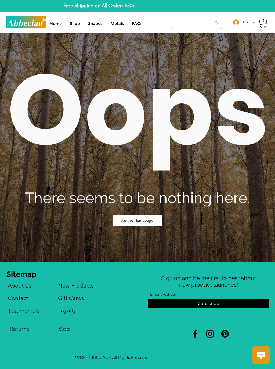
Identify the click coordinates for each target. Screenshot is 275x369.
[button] (263, 23)
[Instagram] (210, 334)
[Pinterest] (225, 334)
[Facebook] (195, 334)
